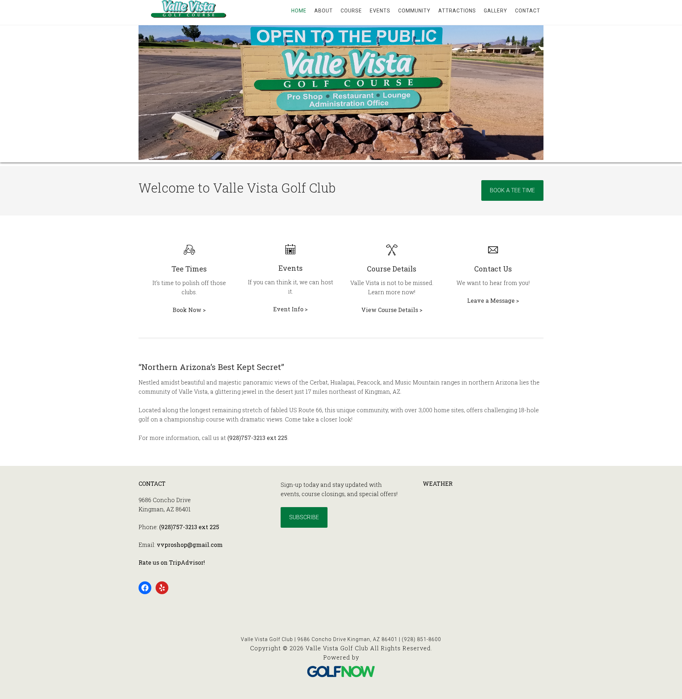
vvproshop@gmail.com (190, 544)
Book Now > (189, 309)
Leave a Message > (493, 300)
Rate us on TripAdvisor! (172, 562)
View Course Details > (391, 309)
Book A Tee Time (512, 190)
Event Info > (290, 309)
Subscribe (304, 517)
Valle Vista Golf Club (195, 35)
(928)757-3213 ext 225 (257, 437)
